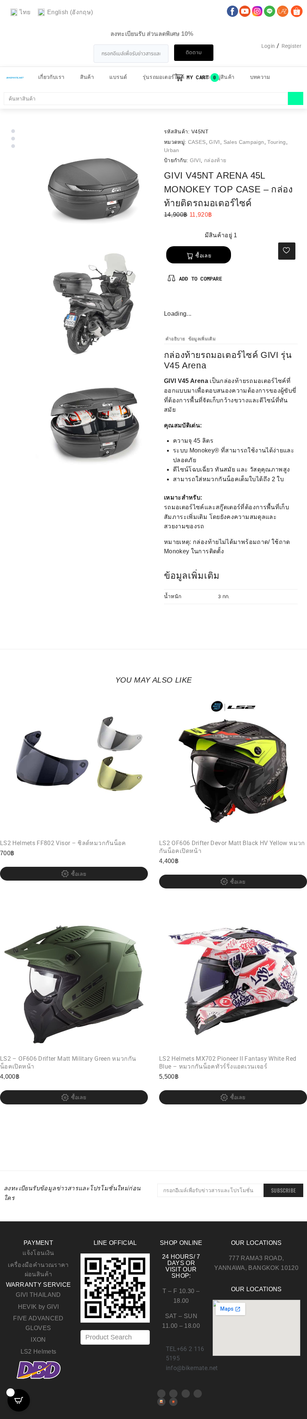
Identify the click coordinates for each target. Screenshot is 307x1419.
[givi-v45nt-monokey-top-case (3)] (94, 304)
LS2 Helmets (39, 1351)
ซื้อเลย (203, 256)
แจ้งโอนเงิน (38, 1253)
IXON (38, 1339)
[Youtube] (173, 1393)
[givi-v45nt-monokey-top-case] (94, 185)
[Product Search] (115, 1337)
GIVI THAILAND (38, 1295)
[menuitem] (20, 12)
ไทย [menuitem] (24, 12)
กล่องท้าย (215, 160)
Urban (171, 150)
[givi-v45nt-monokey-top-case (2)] (94, 423)
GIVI (214, 142)
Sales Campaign (244, 142)
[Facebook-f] (170, 301)
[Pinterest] (182, 301)
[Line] (198, 1393)
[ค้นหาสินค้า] (146, 98)
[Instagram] (194, 301)
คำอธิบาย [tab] (175, 338)
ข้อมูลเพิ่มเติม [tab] (202, 338)
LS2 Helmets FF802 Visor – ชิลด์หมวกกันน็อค (63, 843)
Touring (276, 142)
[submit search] (295, 98)
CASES (197, 142)
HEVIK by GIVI (38, 1307)
